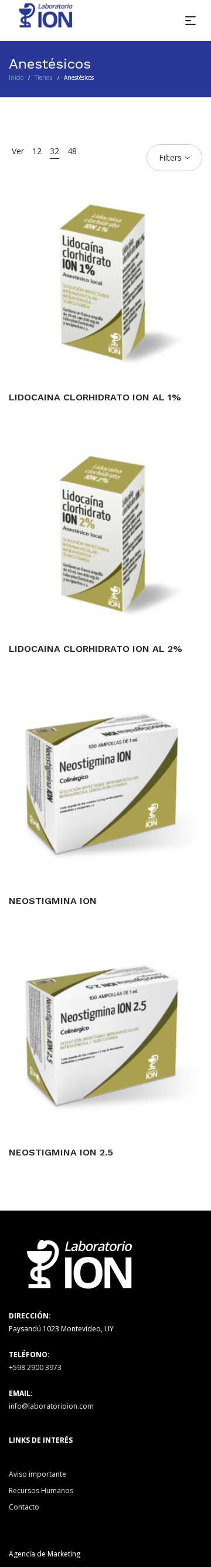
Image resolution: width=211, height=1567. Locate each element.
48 (72, 151)
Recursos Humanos (41, 1490)
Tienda (44, 77)
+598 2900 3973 (35, 1367)
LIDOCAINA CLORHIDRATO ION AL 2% (95, 648)
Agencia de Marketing (44, 1554)
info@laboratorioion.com (51, 1406)
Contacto (24, 1507)
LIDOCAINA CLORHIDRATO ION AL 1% (95, 397)
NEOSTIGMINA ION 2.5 (61, 1152)
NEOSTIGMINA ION (53, 900)
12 (37, 151)
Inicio (16, 77)
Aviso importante (37, 1474)
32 (54, 151)
